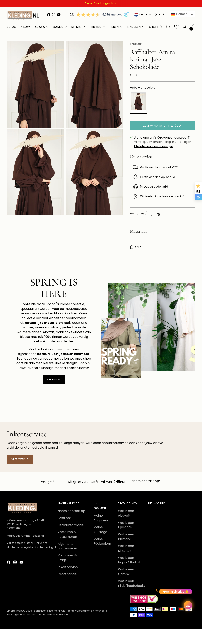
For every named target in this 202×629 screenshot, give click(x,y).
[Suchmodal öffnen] (168, 27)
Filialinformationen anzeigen (153, 146)
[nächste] (128, 3)
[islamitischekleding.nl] (23, 15)
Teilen (139, 247)
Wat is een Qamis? (126, 571)
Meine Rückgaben (102, 541)
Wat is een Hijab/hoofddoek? (132, 583)
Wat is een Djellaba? (126, 525)
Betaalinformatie (71, 525)
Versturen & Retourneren (67, 534)
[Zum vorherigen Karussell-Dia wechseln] (183, 408)
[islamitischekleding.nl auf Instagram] (53, 14)
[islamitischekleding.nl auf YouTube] (59, 14)
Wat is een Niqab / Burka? (129, 560)
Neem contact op (71, 511)
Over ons (64, 518)
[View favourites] (176, 27)
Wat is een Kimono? (126, 548)
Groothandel (67, 574)
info (183, 196)
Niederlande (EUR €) (151, 14)
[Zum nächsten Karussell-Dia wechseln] (192, 408)
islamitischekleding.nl (46, 610)
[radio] (138, 103)
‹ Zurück (136, 44)
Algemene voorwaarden (68, 546)
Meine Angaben (101, 518)
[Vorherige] (73, 3)
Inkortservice (68, 567)
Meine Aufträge (100, 529)
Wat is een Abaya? (126, 513)
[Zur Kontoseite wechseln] (185, 27)
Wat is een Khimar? (126, 536)
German (181, 14)
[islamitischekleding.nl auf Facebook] (48, 14)
